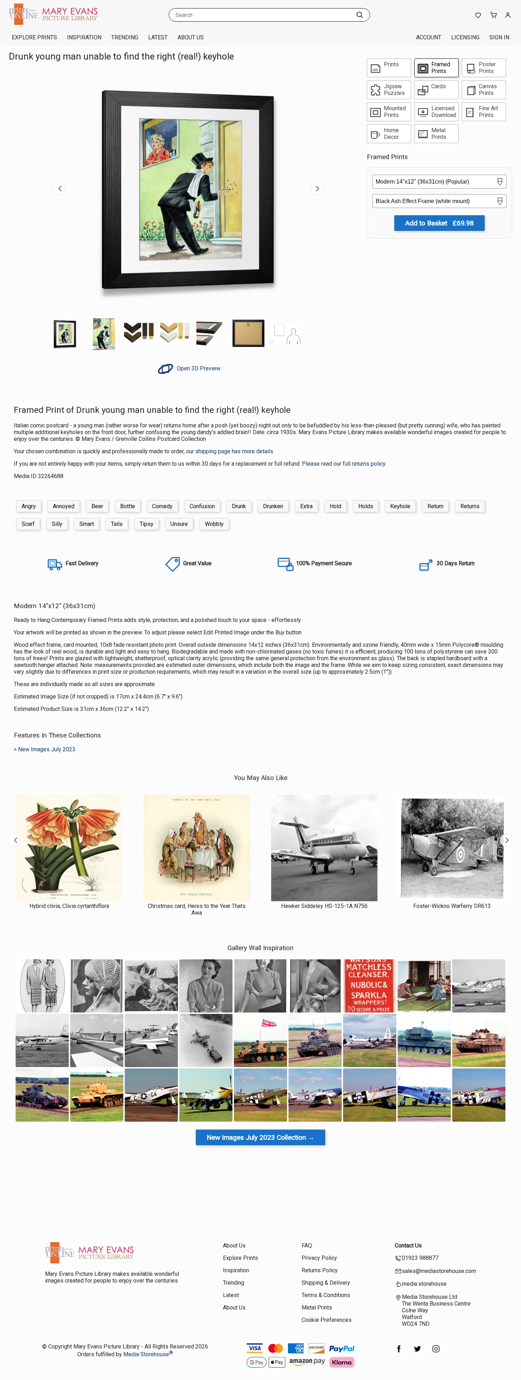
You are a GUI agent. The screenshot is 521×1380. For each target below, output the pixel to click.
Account (428, 37)
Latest (158, 37)
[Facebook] (399, 1352)
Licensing (465, 37)
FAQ (307, 1245)
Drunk (239, 506)
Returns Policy (320, 1270)
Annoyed (63, 506)
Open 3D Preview (197, 368)
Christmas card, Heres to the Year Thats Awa (197, 909)
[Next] (317, 188)
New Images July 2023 (46, 749)
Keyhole (400, 506)
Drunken (273, 506)
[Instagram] (436, 1352)
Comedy (162, 506)
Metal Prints (317, 1307)
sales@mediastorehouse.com (439, 1271)
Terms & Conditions (326, 1295)
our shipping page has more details (229, 451)
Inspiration (84, 37)
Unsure (179, 524)
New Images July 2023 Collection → (260, 1137)
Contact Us (408, 1245)
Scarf (28, 524)
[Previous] (58, 188)
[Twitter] (417, 1352)
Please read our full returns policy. (344, 463)
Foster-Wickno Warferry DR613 (452, 906)
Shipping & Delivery (326, 1282)
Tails (117, 524)
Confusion (202, 506)
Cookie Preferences (327, 1320)
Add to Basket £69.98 (439, 223)
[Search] (359, 15)
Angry (29, 506)
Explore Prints (34, 37)
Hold (335, 506)
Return (435, 506)
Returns (470, 506)
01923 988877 (420, 1258)
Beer (97, 506)
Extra (306, 506)
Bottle (127, 506)
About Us (191, 37)
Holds (365, 506)
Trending (124, 37)
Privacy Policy (319, 1258)
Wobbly (214, 524)
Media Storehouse (146, 1354)
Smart (86, 524)
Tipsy (146, 524)
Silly (57, 524)
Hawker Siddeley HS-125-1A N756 (324, 906)
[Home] (53, 22)
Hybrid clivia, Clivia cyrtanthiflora (69, 906)
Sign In (499, 37)
